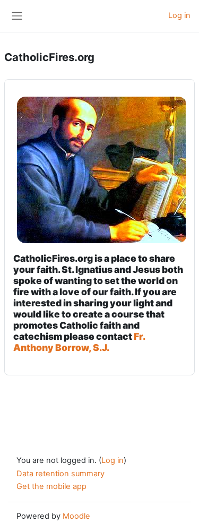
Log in (179, 15)
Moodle (76, 516)
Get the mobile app (51, 486)
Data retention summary (60, 473)
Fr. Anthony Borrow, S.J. (79, 342)
